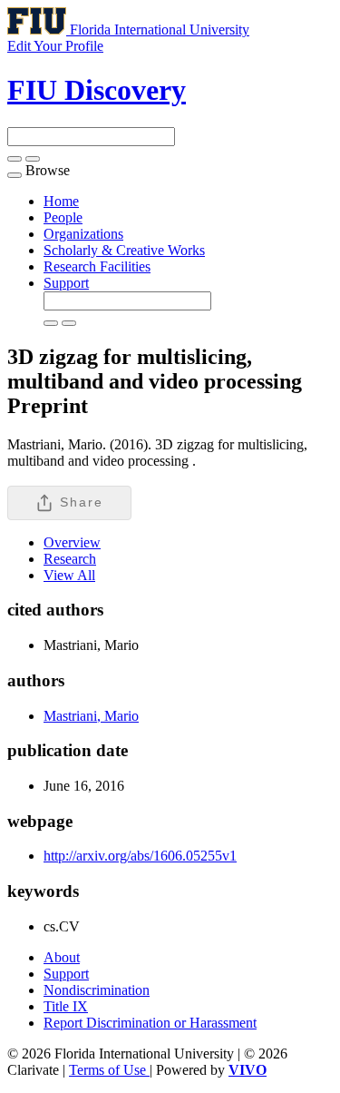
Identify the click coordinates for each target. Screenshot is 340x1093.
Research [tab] (70, 558)
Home (61, 201)
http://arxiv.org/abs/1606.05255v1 (140, 855)
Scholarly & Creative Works (124, 250)
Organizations (83, 233)
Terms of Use (109, 1070)
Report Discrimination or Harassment (150, 1022)
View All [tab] (69, 575)
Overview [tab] (72, 542)
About (62, 957)
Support (66, 282)
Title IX (66, 1006)
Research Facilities (97, 266)
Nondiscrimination (97, 990)
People (63, 217)
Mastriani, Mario (91, 716)
